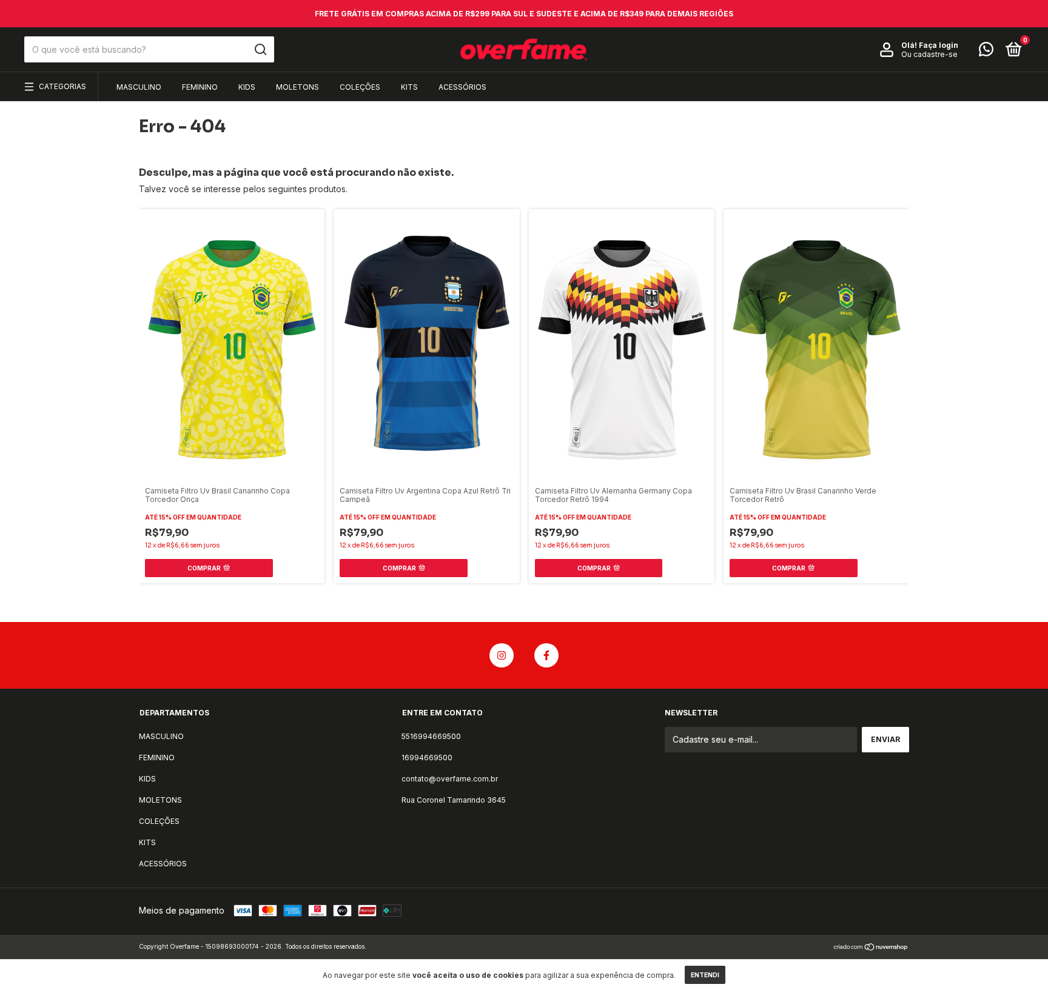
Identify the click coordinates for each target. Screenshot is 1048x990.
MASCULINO (138, 87)
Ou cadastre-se (929, 54)
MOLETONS (297, 87)
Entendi (705, 974)
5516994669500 (431, 736)
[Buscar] (260, 50)
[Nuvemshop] (871, 948)
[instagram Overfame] (501, 655)
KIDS (246, 87)
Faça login (938, 45)
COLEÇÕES (360, 87)
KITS (409, 87)
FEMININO (200, 87)
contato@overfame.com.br (449, 778)
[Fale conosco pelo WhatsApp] (986, 51)
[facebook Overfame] (546, 655)
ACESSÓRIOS (462, 87)
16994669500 (426, 757)
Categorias (62, 86)
